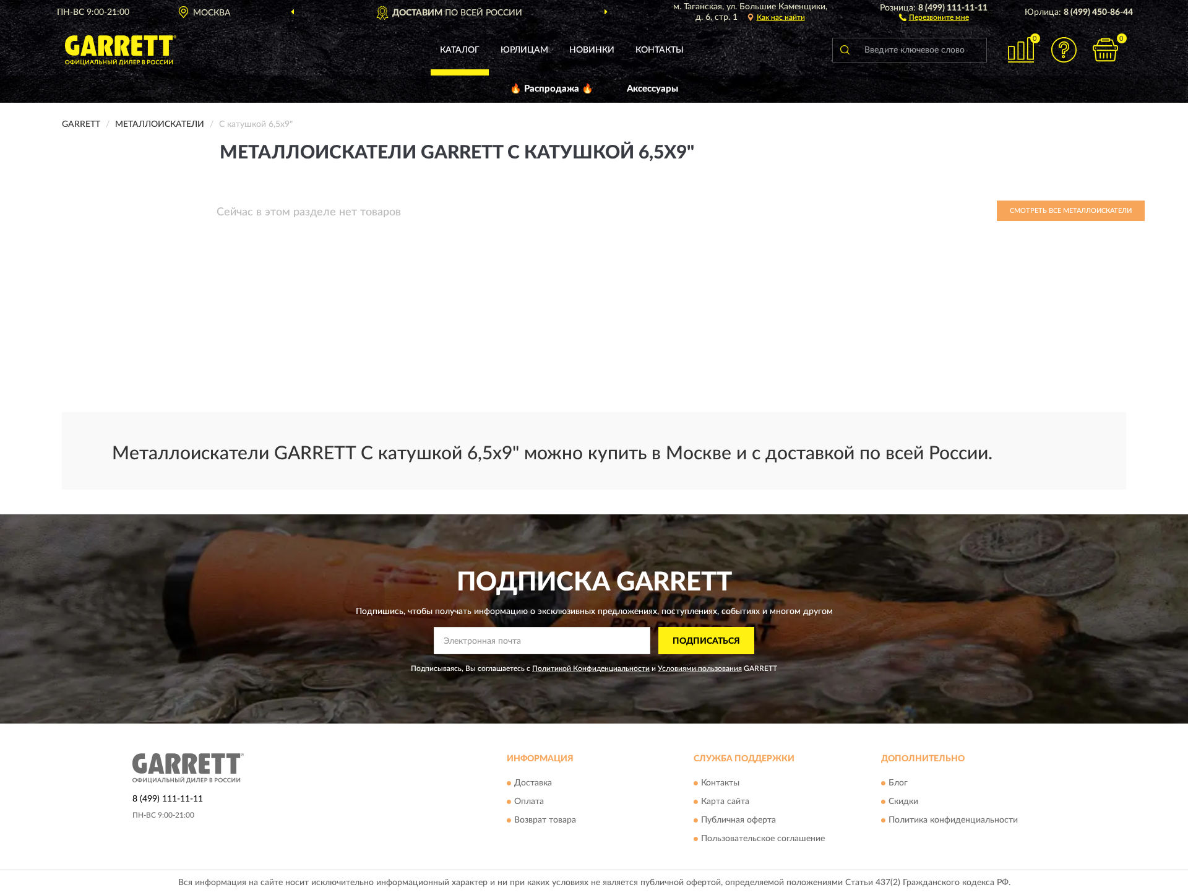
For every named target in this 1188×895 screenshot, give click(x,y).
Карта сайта (725, 801)
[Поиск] (844, 50)
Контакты (659, 50)
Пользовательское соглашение (763, 838)
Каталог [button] (460, 50)
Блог (898, 783)
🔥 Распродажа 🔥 (551, 88)
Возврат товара (545, 820)
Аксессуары (652, 88)
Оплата (529, 801)
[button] (934, 16)
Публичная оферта (738, 820)
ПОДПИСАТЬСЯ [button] (706, 641)
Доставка (533, 783)
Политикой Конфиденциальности (591, 668)
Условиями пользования (700, 668)
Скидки (903, 801)
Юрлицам (524, 50)
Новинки (591, 50)
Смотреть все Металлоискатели (1071, 210)
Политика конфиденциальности (953, 820)
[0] (1105, 50)
